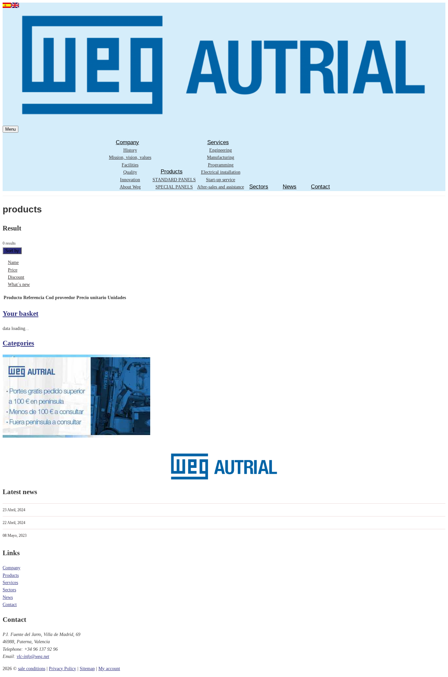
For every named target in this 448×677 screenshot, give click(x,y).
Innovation (130, 179)
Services (218, 142)
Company (127, 142)
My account (109, 668)
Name (13, 262)
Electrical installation (220, 172)
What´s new (19, 284)
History (130, 150)
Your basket (20, 313)
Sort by (12, 250)
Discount (16, 277)
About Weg (130, 187)
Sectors (258, 187)
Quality (130, 172)
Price (12, 270)
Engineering (220, 150)
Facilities (130, 165)
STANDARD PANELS (174, 179)
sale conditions (31, 668)
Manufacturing (220, 157)
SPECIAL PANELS (174, 187)
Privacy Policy (62, 668)
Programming (221, 165)
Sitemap (87, 668)
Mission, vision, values (130, 157)
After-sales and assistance (220, 187)
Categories (18, 343)
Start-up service (220, 179)
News (289, 187)
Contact (320, 187)
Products (172, 171)
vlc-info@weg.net (33, 656)
